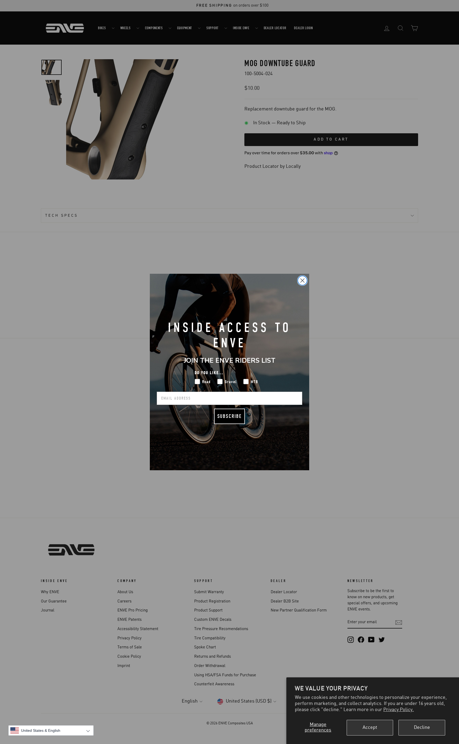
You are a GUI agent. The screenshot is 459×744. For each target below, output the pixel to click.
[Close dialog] (302, 280)
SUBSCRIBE (229, 416)
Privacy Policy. (398, 709)
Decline (422, 727)
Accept (370, 727)
